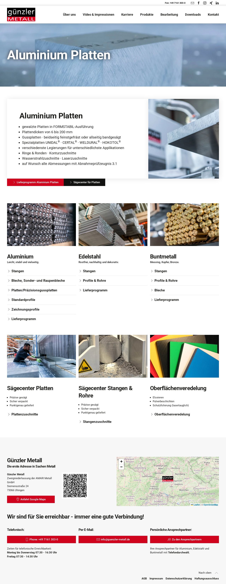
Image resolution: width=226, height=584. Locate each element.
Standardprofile (23, 300)
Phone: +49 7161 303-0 (43, 539)
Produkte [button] (146, 14)
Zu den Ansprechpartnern (186, 539)
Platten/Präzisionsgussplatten (34, 290)
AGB (144, 578)
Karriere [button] (127, 14)
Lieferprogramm (23, 319)
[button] (168, 478)
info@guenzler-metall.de (115, 539)
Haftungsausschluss (207, 578)
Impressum (156, 578)
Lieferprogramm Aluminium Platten (37, 182)
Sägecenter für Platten (86, 182)
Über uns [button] (69, 14)
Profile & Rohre (94, 281)
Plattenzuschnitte (24, 414)
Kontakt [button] (213, 14)
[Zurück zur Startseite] (21, 15)
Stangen (17, 271)
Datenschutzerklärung (179, 578)
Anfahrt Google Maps (33, 499)
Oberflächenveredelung (172, 414)
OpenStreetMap (210, 504)
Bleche (159, 290)
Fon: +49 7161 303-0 (175, 3)
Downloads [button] (193, 14)
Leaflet (196, 504)
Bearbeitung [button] (169, 14)
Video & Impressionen (98, 14)
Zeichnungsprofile (25, 309)
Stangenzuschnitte (97, 422)
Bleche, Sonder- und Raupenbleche (38, 281)
